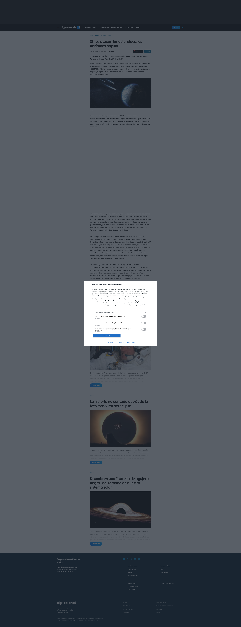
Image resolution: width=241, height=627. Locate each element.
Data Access (120, 342)
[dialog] (120, 313)
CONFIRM (106, 336)
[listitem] (120, 312)
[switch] (143, 316)
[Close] (153, 284)
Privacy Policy (131, 342)
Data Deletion (110, 342)
